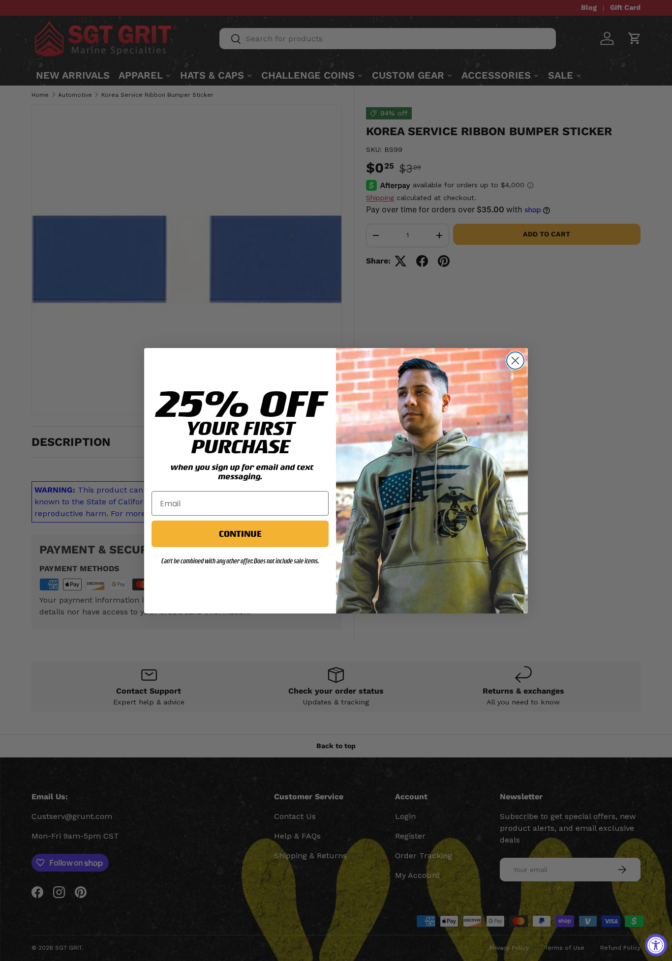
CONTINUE (240, 533)
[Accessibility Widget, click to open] (656, 945)
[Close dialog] (515, 360)
